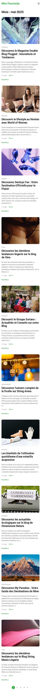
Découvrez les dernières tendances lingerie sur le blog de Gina (18, 254)
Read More (5, 79)
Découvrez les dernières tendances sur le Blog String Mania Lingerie (18, 657)
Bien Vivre (4, 116)
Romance (4, 178)
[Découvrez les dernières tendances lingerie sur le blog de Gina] (20, 230)
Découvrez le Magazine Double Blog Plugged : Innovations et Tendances (19, 54)
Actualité (4, 47)
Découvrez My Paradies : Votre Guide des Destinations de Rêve (20, 589)
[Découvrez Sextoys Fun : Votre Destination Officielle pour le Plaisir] (20, 162)
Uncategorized (6, 384)
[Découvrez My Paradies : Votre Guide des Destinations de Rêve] (20, 568)
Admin (11, 75)
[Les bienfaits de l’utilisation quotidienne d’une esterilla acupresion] (20, 433)
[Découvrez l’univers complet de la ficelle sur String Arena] (20, 368)
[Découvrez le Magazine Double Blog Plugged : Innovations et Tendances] (20, 30)
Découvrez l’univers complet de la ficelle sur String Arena (20, 389)
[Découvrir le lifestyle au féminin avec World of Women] (20, 99)
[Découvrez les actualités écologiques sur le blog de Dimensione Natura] (20, 499)
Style (3, 247)
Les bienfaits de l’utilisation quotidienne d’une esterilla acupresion (17, 456)
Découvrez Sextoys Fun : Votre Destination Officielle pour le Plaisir (19, 185)
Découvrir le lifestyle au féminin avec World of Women (20, 121)
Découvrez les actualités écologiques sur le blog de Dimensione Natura (17, 523)
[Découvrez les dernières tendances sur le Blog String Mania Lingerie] (20, 633)
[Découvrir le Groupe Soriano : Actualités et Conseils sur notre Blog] (20, 299)
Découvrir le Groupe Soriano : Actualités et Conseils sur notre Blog (20, 323)
